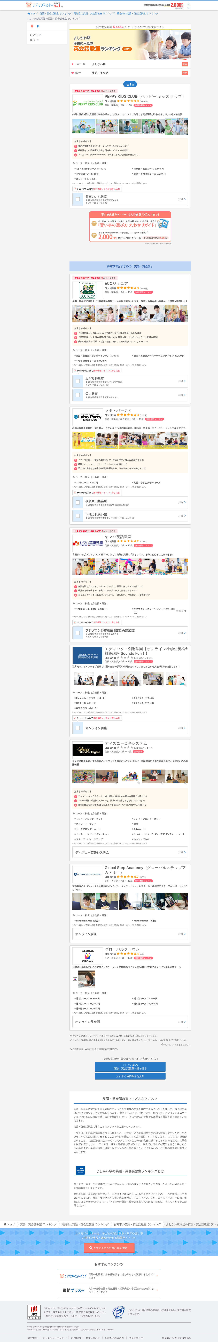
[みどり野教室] (135, 381)
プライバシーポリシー (54, 1337)
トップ (33, 13)
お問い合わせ (93, 1337)
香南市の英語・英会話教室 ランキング (137, 13)
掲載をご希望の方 (114, 1337)
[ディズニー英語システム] (130, 852)
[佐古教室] (135, 395)
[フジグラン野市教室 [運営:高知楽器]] (135, 633)
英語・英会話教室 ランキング (55, 13)
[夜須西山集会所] (135, 502)
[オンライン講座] (135, 728)
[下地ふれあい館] (135, 516)
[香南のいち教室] (135, 199)
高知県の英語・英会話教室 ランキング (94, 13)
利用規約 (76, 1337)
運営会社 (32, 1337)
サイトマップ (136, 1337)
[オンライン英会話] (130, 1022)
